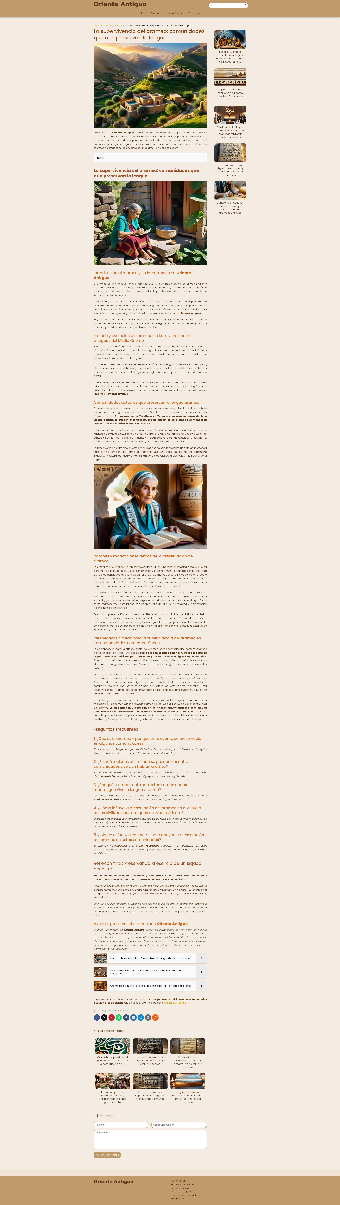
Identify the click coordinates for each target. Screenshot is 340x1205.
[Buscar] (245, 5)
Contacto (193, 13)
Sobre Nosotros (176, 13)
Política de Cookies (180, 1188)
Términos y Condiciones (182, 1184)
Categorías (156, 13)
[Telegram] (141, 1017)
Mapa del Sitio (177, 1198)
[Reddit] (155, 1017)
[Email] (148, 1017)
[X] (104, 1017)
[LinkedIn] (133, 1017)
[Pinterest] (111, 1017)
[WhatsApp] (119, 1017)
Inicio (144, 13)
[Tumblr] (126, 1017)
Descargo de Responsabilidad (185, 1195)
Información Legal (179, 1181)
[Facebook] (97, 1017)
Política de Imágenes (181, 1191)
